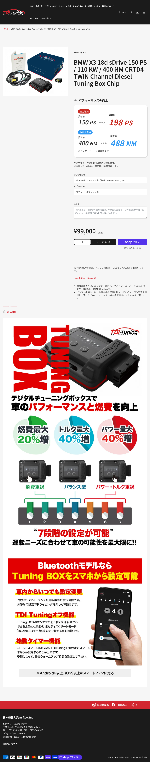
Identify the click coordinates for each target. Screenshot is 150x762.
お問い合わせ (46, 18)
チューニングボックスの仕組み (70, 6)
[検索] (131, 12)
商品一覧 (39, 6)
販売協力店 (106, 6)
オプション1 (79, 174)
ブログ (37, 18)
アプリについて (50, 6)
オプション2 (79, 186)
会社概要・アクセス (92, 6)
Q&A (31, 18)
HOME (31, 6)
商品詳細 (12, 312)
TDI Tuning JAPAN (122, 757)
